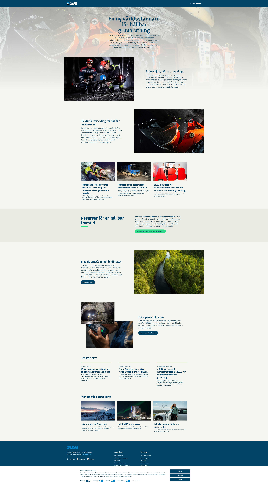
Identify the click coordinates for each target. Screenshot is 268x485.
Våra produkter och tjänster (121, 458)
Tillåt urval (180, 475)
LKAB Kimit (143, 460)
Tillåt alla (180, 471)
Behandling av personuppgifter (122, 465)
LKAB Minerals (144, 465)
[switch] (101, 481)
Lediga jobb (117, 460)
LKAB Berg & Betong (146, 455)
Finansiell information (119, 463)
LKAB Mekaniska (145, 463)
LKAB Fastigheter (145, 458)
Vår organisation (118, 455)
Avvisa (180, 479)
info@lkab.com (86, 454)
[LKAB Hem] (72, 3)
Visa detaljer (135, 481)
